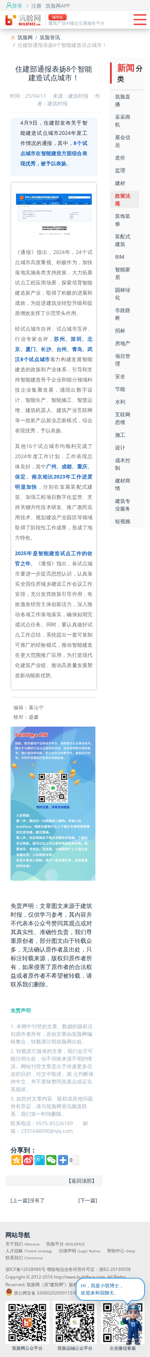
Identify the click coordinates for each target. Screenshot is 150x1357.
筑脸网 (25, 37)
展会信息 (122, 141)
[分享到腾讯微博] (40, 1160)
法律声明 (79, 1250)
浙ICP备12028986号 (25, 1269)
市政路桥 (122, 314)
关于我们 (22, 1244)
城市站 (57, 17)
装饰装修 (122, 220)
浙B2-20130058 (115, 1269)
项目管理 (122, 359)
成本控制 (122, 464)
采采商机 (122, 120)
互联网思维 (122, 418)
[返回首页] (22, 19)
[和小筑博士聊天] (124, 1324)
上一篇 (20, 1200)
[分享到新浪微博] (28, 1160)
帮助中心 (121, 1250)
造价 (120, 157)
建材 (120, 182)
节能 (120, 388)
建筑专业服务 (122, 504)
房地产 (122, 343)
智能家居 (122, 273)
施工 (120, 434)
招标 (120, 330)
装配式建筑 (122, 240)
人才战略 (28, 1250)
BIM (120, 256)
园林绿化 (122, 293)
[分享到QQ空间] (16, 1160)
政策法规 (122, 199)
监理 (120, 170)
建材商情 (122, 484)
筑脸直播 (122, 100)
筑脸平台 (65, 1244)
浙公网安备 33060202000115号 (45, 1293)
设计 (120, 447)
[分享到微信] (51, 1160)
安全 (120, 376)
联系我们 (24, 1257)
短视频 (122, 521)
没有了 (37, 1200)
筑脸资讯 (50, 37)
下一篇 (87, 1200)
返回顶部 (81, 1180)
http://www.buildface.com (79, 1277)
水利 (120, 401)
